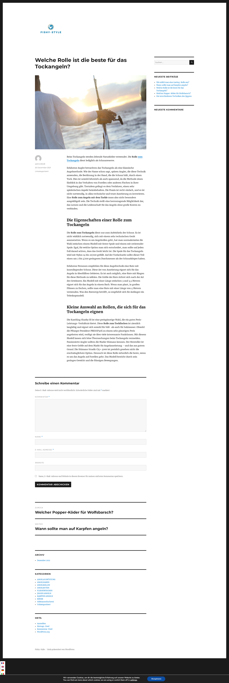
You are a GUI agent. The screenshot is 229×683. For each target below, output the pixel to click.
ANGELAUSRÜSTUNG (46, 579)
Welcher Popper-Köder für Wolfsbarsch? (173, 93)
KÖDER (40, 599)
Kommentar (42, 397)
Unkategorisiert (42, 171)
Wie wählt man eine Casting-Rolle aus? (172, 82)
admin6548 (40, 164)
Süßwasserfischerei (45, 602)
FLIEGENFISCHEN (44, 590)
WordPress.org (43, 632)
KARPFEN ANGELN (45, 596)
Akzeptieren (156, 679)
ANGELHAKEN (43, 582)
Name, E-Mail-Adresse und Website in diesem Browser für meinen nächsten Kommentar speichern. (81, 476)
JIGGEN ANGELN (44, 593)
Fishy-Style (40, 649)
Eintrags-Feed (43, 626)
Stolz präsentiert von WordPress (60, 649)
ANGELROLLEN (43, 585)
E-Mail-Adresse (44, 450)
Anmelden (41, 623)
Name (39, 437)
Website (39, 463)
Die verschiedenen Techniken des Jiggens (174, 96)
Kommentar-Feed (44, 629)
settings (133, 680)
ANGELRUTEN (43, 588)
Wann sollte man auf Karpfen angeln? (172, 85)
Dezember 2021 (43, 560)
